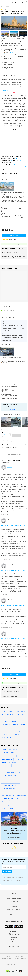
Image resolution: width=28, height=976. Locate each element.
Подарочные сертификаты (14, 898)
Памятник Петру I (6, 731)
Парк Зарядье (17, 731)
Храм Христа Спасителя (8, 714)
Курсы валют (14, 917)
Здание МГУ (15, 724)
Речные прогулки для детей (9, 762)
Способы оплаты (14, 914)
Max (17, 939)
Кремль (4, 711)
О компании (7, 956)
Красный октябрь (20, 711)
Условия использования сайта (14, 909)
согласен (7, 873)
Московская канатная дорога (9, 740)
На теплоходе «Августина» (8, 756)
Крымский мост (6, 734)
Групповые (20, 756)
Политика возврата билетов (14, 904)
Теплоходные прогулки (8, 795)
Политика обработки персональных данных (14, 912)
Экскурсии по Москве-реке (9, 775)
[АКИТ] (17, 971)
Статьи (14, 893)
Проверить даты (14, 235)
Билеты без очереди (7, 759)
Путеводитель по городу (14, 837)
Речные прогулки (19, 759)
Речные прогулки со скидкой (9, 749)
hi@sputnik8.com (14, 941)
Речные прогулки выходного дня (10, 782)
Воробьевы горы (6, 718)
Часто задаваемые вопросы (14, 896)
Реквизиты (23, 958)
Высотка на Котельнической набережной (12, 727)
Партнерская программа (17, 956)
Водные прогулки (21, 795)
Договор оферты (14, 906)
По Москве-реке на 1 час (17, 801)
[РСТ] (20, 971)
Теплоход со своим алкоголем (10, 792)
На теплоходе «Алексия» (8, 752)
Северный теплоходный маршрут (10, 798)
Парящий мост (16, 734)
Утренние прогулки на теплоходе (10, 778)
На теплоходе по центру (8, 788)
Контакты (14, 960)
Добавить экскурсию (14, 946)
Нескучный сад (6, 724)
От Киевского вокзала (7, 808)
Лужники (11, 711)
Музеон (23, 724)
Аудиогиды (5, 801)
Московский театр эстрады (9, 737)
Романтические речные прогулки (10, 769)
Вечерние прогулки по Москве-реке (11, 772)
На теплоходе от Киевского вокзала (11, 805)
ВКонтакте (12, 939)
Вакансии (17, 958)
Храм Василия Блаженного (9, 721)
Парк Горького (20, 714)
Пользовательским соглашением (13, 878)
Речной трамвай (6, 765)
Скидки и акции (14, 901)
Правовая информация (7, 958)
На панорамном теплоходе (9, 785)
